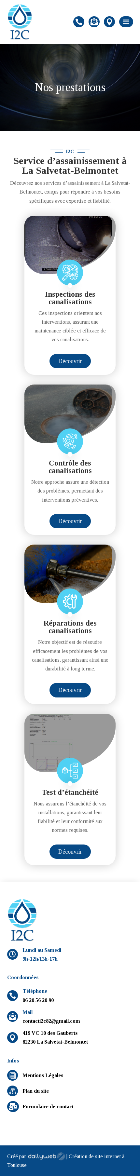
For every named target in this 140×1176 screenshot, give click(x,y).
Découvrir (70, 361)
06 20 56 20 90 (38, 1000)
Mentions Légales (42, 1075)
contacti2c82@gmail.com (51, 1021)
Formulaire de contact (48, 1106)
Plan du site (35, 1091)
